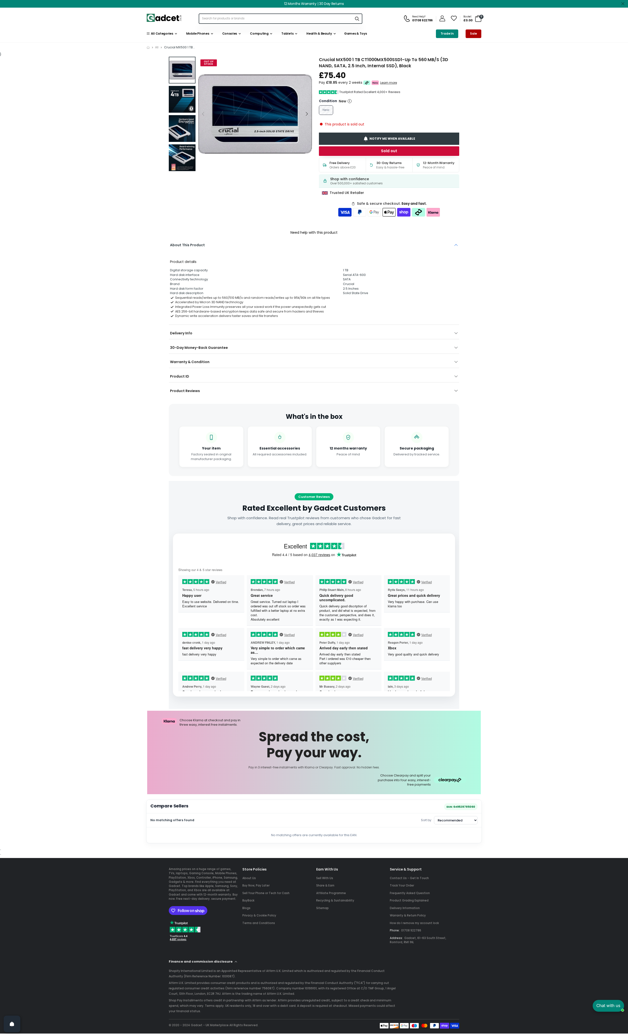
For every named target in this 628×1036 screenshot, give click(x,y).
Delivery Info (181, 333)
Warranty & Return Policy (408, 915)
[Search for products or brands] (357, 18)
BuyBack (248, 900)
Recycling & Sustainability (335, 900)
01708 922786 (411, 930)
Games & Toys (355, 33)
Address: (396, 938)
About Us (249, 878)
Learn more (388, 82)
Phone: (395, 930)
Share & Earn (325, 885)
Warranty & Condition (189, 361)
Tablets (286, 33)
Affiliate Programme (331, 893)
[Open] (12, 1024)
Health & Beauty (318, 33)
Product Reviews (185, 390)
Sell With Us (324, 878)
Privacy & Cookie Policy (259, 915)
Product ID (179, 376)
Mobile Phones (197, 33)
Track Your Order (402, 885)
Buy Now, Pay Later (256, 885)
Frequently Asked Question (410, 893)
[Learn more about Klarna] (375, 83)
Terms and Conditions (258, 923)
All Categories (161, 33)
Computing (259, 33)
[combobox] (275, 18)
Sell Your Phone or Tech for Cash (265, 893)
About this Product (187, 245)
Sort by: (426, 820)
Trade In (447, 33)
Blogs (246, 908)
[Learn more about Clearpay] (366, 83)
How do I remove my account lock (414, 923)
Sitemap (322, 908)
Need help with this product (314, 232)
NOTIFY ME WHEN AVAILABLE (392, 138)
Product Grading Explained (409, 900)
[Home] (148, 47)
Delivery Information (405, 908)
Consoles (229, 33)
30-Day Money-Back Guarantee (199, 347)
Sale (473, 33)
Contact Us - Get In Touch (409, 878)
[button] (306, 114)
